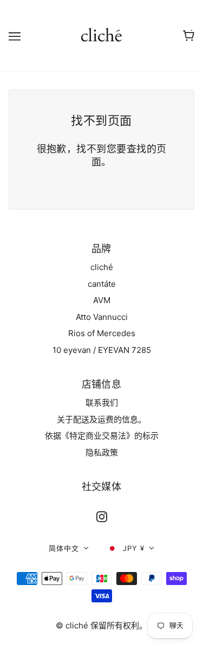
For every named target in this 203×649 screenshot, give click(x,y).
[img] (102, 517)
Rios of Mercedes (101, 333)
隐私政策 (102, 452)
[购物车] (189, 35)
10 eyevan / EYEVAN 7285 (102, 350)
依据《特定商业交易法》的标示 (102, 435)
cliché (101, 267)
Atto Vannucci (102, 317)
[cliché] (101, 35)
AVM (101, 300)
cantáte (102, 284)
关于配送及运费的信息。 (101, 419)
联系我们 (102, 402)
